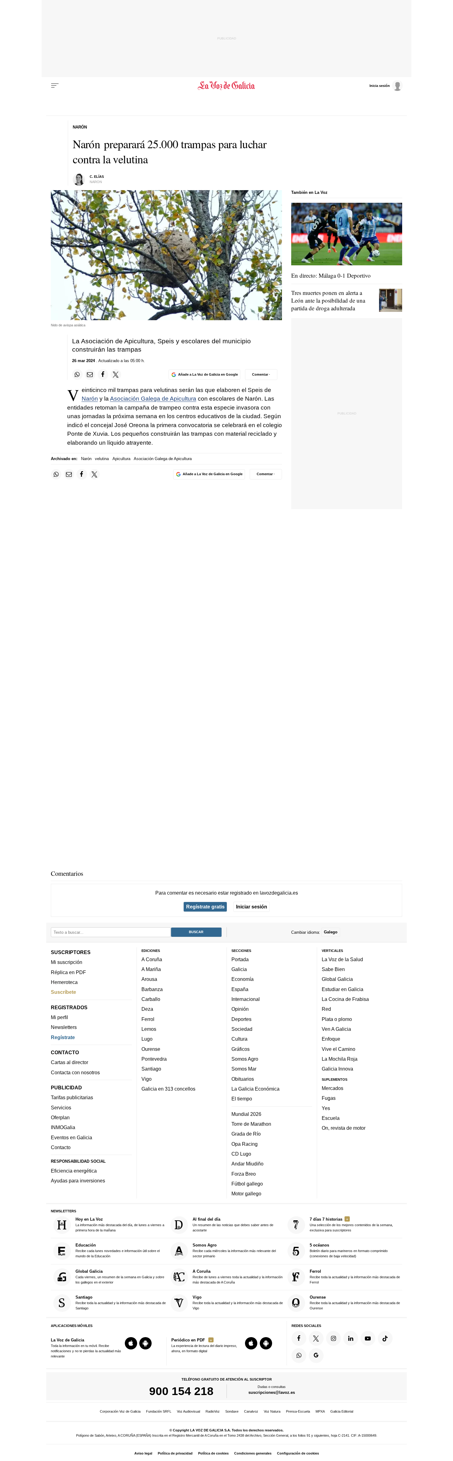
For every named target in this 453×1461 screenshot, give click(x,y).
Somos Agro (244, 1059)
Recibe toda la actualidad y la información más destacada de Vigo (238, 1302)
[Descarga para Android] (145, 1343)
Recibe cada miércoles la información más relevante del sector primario (234, 1250)
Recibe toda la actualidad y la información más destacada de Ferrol (355, 1276)
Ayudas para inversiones (78, 1180)
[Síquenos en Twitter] (316, 1338)
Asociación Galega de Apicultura (153, 398)
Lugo (147, 1039)
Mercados (332, 1088)
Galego (330, 932)
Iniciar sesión (251, 906)
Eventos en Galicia (71, 1137)
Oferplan (60, 1117)
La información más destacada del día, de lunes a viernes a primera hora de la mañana (120, 1224)
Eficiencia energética (74, 1170)
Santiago (151, 1068)
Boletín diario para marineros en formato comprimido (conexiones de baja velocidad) (349, 1250)
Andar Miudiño (247, 1163)
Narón (90, 398)
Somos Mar (243, 1068)
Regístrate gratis (205, 906)
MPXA (320, 1411)
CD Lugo (241, 1154)
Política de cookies (213, 1453)
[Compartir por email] (90, 374)
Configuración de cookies (298, 1453)
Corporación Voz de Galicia (120, 1411)
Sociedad (241, 1029)
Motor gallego (246, 1193)
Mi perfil (59, 1017)
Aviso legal (143, 1453)
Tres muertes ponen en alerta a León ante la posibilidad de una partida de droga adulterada (328, 300)
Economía (242, 979)
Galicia (239, 969)
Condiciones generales (252, 1453)
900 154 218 (181, 1391)
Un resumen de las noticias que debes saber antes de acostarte (233, 1224)
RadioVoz (213, 1411)
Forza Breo (243, 1173)
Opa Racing (244, 1143)
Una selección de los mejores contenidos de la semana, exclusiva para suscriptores (351, 1224)
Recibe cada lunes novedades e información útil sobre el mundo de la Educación (118, 1250)
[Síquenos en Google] (316, 1355)
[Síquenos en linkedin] (350, 1338)
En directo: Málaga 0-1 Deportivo (331, 275)
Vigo (146, 1078)
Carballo (150, 999)
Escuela (331, 1118)
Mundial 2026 (246, 1114)
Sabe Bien (333, 969)
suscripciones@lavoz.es (271, 1392)
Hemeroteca (64, 982)
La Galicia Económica (255, 1089)
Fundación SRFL (158, 1411)
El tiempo (241, 1098)
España (239, 989)
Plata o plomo (337, 1019)
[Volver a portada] (226, 86)
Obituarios (242, 1078)
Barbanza (152, 989)
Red (326, 1009)
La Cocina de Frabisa (345, 999)
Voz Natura (272, 1411)
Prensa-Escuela (298, 1411)
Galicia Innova (337, 1068)
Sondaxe (232, 1411)
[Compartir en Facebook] (103, 374)
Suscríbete (63, 992)
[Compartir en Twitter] (116, 374)
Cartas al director (69, 1062)
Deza (147, 1009)
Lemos (148, 1029)
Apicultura (121, 458)
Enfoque (331, 1039)
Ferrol (147, 1019)
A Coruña (151, 959)
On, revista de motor (343, 1128)
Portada (240, 959)
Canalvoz (251, 1411)
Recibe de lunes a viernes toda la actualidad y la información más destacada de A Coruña (238, 1276)
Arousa (149, 979)
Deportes (241, 1019)
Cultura (239, 1039)
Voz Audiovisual (188, 1411)
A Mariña (151, 969)
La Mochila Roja (339, 1059)
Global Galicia (337, 979)
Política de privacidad (175, 1453)
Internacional (245, 999)
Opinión (240, 1009)
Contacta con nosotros (75, 1072)
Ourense (150, 1049)
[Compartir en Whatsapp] (77, 374)
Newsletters (64, 1027)
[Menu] (55, 86)
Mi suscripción (66, 962)
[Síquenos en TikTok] (385, 1338)
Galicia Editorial (341, 1411)
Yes (326, 1108)
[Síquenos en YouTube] (368, 1338)
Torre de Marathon (251, 1124)
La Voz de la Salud (342, 959)
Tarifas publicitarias (72, 1097)
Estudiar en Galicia (342, 989)
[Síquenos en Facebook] (299, 1338)
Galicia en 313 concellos (168, 1089)
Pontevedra (154, 1059)
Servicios (61, 1107)
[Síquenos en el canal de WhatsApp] (299, 1355)
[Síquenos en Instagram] (333, 1338)
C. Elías (97, 176)
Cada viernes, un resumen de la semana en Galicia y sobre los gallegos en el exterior (120, 1276)
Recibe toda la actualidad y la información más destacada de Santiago (121, 1302)
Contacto (61, 1147)
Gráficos (240, 1049)
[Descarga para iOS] (131, 1343)
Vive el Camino (338, 1049)
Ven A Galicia (336, 1029)
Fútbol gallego (247, 1183)
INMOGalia (63, 1127)
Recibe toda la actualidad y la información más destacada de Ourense (355, 1302)
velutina (102, 458)
